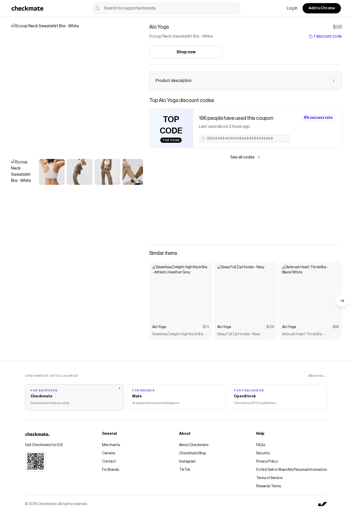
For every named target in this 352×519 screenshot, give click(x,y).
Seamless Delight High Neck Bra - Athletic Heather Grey (178, 334)
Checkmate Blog (192, 453)
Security (263, 453)
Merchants (111, 445)
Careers (108, 453)
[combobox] (166, 8)
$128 (270, 327)
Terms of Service (269, 478)
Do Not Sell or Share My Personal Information (291, 470)
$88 (336, 327)
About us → (317, 375)
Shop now (186, 52)
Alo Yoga (159, 327)
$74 (206, 327)
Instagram (187, 461)
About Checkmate (193, 445)
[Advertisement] (245, 202)
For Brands (110, 470)
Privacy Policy (267, 461)
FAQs (260, 445)
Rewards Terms (268, 486)
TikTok (184, 470)
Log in (292, 8)
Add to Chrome (322, 8)
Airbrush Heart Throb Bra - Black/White (303, 334)
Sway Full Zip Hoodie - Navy (238, 334)
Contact (109, 461)
